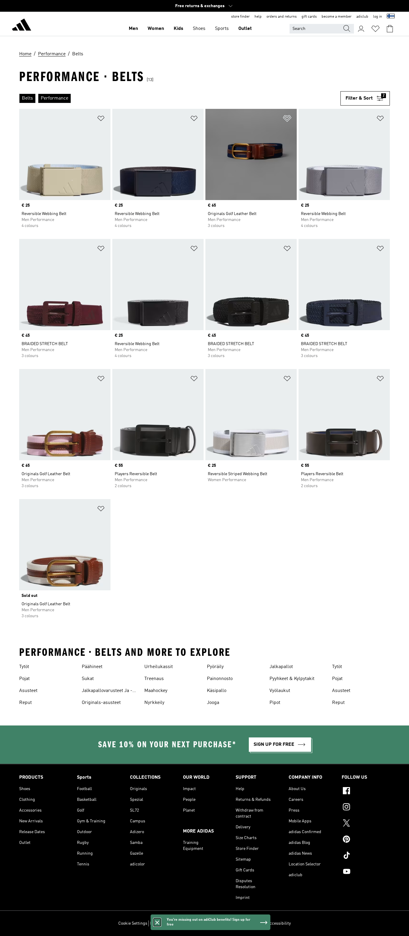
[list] (179, 98)
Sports (222, 28)
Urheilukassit (158, 666)
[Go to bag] (390, 29)
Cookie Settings (132, 923)
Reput (25, 702)
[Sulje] (157, 922)
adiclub (362, 17)
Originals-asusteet (101, 702)
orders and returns (281, 17)
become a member (337, 17)
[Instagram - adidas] (366, 808)
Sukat (88, 678)
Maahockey (155, 690)
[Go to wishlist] (375, 29)
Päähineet (92, 666)
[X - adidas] (366, 824)
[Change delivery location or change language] (390, 17)
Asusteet (28, 690)
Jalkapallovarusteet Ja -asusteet (107, 691)
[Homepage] (21, 26)
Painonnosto (220, 678)
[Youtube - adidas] (366, 872)
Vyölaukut (279, 690)
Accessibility (279, 923)
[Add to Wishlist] (101, 119)
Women (156, 28)
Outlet (245, 28)
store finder (240, 17)
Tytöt (24, 666)
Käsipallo (216, 690)
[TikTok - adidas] (366, 856)
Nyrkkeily (154, 702)
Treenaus (154, 678)
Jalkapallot (281, 666)
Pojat (24, 678)
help (258, 17)
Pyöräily (215, 666)
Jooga (213, 702)
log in (377, 17)
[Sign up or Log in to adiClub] (361, 29)
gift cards (309, 17)
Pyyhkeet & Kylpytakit (291, 678)
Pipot (274, 702)
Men (133, 28)
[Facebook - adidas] (366, 791)
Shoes (199, 28)
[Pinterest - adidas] (366, 840)
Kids (178, 28)
